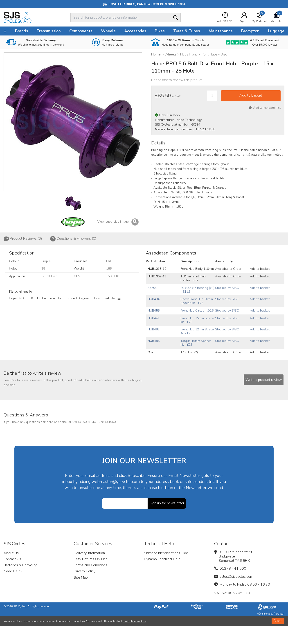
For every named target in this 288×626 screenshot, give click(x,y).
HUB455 (154, 310)
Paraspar (279, 613)
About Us (11, 553)
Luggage (276, 31)
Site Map (81, 577)
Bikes (160, 31)
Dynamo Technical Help (162, 559)
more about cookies (134, 621)
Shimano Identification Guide (166, 553)
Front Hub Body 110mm (197, 269)
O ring (152, 352)
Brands (21, 31)
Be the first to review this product (176, 80)
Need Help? (13, 571)
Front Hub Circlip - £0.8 (197, 310)
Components (80, 31)
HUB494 (154, 299)
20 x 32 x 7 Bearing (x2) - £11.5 (197, 290)
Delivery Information (89, 553)
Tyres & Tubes (186, 31)
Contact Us (12, 559)
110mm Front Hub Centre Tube (193, 278)
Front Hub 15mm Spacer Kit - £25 (197, 320)
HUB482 (154, 329)
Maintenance (221, 31)
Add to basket (260, 269)
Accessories (135, 31)
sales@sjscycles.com (236, 576)
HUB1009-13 (157, 276)
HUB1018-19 (157, 269)
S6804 (152, 288)
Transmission (48, 31)
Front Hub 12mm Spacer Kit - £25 (197, 331)
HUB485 (154, 341)
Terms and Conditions (90, 565)
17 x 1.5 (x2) (189, 352)
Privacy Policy (84, 571)
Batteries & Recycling (20, 565)
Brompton (250, 31)
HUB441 (154, 318)
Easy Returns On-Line (91, 559)
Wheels (108, 31)
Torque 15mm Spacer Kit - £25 (195, 343)
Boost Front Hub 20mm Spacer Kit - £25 (196, 301)
